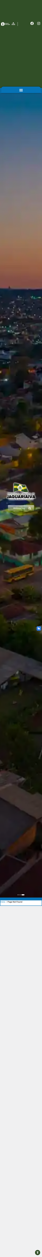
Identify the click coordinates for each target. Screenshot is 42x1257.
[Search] (30, 508)
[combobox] (17, 508)
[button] (21, 90)
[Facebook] (32, 23)
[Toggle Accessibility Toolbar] (37, 1252)
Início (2, 902)
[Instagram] (38, 23)
